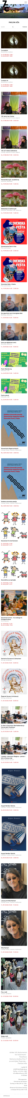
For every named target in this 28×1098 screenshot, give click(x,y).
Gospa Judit (4, 1036)
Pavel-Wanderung (6, 369)
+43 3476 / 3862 (22, 1071)
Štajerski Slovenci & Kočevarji (9, 696)
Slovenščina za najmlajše (8, 580)
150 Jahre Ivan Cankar (7, 116)
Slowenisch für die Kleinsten (9, 541)
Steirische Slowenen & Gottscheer (11, 658)
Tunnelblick (4, 50)
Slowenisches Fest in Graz (8, 246)
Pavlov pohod (5, 395)
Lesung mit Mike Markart (8, 900)
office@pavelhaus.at (18, 1073)
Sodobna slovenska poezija (9, 501)
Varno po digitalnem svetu (8, 342)
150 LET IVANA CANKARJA (9, 151)
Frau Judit (4, 992)
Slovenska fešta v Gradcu (8, 284)
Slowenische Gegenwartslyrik (9, 448)
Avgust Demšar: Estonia (8, 806)
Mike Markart (5, 948)
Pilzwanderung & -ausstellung (10, 179)
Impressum (6, 1095)
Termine (24, 27)
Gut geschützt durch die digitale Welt (11, 313)
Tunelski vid (4, 80)
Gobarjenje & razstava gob (8, 208)
